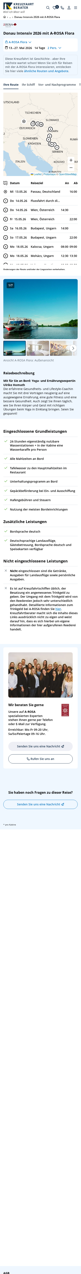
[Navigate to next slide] (70, 309)
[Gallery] (40, 309)
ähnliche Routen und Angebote (46, 71)
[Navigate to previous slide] (11, 309)
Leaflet (37, 174)
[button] (24, 121)
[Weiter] (73, 348)
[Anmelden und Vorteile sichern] (69, 7)
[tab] (10, 85)
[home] (4, 17)
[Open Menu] (76, 7)
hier (58, 609)
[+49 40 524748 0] (62, 7)
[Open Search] (48, 7)
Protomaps (49, 174)
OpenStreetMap (68, 174)
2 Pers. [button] (52, 48)
